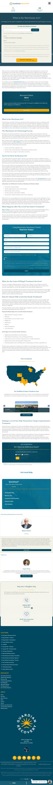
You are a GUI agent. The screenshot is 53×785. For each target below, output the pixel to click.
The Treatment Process (40, 10)
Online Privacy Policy (28, 762)
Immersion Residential (7, 651)
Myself (18, 454)
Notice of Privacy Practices (17, 762)
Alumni (2, 703)
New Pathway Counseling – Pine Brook (10, 655)
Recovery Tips (8, 495)
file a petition (17, 142)
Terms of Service (28, 33)
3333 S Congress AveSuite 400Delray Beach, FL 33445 (26, 741)
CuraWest (4, 644)
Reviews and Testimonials (6, 705)
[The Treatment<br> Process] (40, 8)
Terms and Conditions (22, 266)
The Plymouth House (7, 667)
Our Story (3, 696)
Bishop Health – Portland (7, 637)
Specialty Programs (5, 684)
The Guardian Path (9, 492)
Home (2, 694)
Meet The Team (4, 698)
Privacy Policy (22, 33)
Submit (26, 270)
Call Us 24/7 (26, 605)
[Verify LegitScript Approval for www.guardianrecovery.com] (26, 751)
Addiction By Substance (6, 677)
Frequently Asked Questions (12, 498)
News (2, 699)
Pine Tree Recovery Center (8, 662)
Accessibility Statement (6, 762)
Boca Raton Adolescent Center (9, 635)
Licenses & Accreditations (6, 706)
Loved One (26, 454)
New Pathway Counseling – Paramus (10, 660)
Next (17, 458)
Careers (2, 701)
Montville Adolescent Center (8, 653)
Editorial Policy (4, 708)
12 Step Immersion (5, 686)
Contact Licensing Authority (22, 764)
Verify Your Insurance (26, 619)
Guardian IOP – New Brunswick (9, 649)
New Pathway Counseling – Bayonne (10, 658)
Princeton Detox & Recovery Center (10, 664)
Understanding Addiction (6, 681)
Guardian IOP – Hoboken (7, 646)
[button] (49, 3)
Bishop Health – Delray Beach (8, 640)
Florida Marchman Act (19, 82)
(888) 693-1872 (27, 606)
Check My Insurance (13, 10)
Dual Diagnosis (4, 682)
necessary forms (42, 178)
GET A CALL (35, 29)
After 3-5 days (5, 209)
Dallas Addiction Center (7, 669)
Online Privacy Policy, (29, 769)
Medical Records (12, 764)
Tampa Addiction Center (7, 642)
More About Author (26, 575)
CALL (14, 783)
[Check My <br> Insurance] (13, 8)
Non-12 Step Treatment (6, 687)
